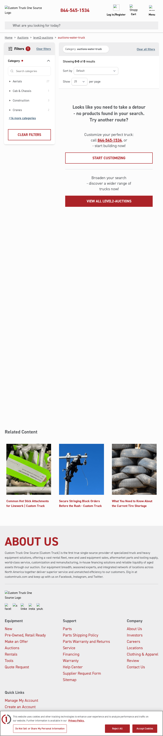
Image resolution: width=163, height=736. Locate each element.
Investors (135, 635)
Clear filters (43, 49)
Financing (71, 654)
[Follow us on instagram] (32, 607)
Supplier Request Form (82, 673)
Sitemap (69, 679)
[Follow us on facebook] (8, 607)
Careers (133, 641)
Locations (135, 647)
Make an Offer (16, 641)
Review (133, 660)
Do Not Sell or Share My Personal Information (40, 728)
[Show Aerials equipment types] (10, 81)
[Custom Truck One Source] (24, 10)
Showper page (82, 81)
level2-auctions (43, 37)
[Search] (7, 25)
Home (9, 37)
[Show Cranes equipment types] (10, 110)
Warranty (71, 660)
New (8, 628)
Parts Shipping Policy (80, 635)
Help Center (73, 667)
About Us (134, 628)
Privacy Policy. (76, 720)
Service (69, 647)
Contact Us (136, 667)
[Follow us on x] (16, 607)
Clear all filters (146, 49)
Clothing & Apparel (142, 654)
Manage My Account (21, 700)
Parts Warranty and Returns (86, 641)
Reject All (117, 728)
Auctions (22, 37)
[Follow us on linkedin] (24, 607)
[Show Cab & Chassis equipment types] (10, 91)
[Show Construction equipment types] (10, 100)
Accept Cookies (145, 728)
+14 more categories (22, 118)
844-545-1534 (74, 10)
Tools (9, 660)
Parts (67, 628)
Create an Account (20, 706)
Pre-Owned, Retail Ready (25, 635)
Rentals (11, 654)
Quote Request (17, 667)
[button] (86, 49)
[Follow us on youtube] (40, 607)
